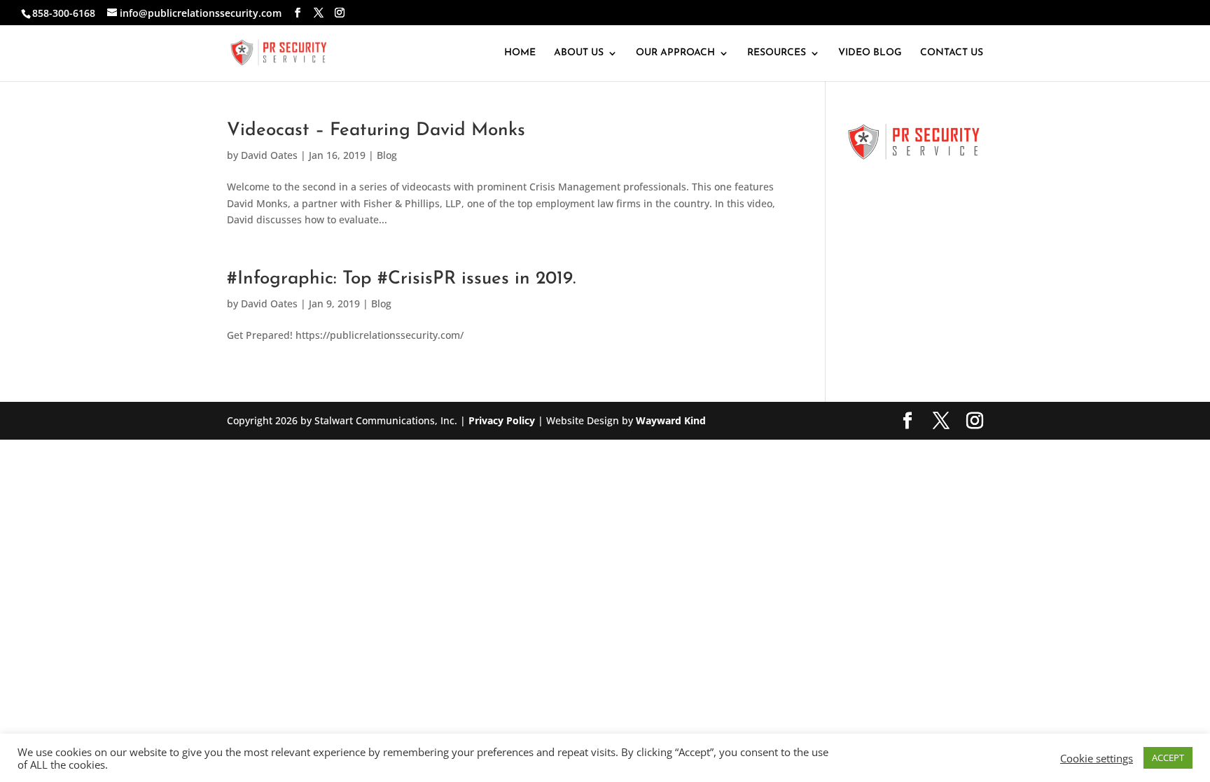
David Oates (269, 155)
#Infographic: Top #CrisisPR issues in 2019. (401, 279)
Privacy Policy (501, 420)
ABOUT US (579, 53)
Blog (387, 155)
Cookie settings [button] (1096, 758)
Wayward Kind (671, 420)
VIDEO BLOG (870, 53)
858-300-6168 (63, 13)
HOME (520, 53)
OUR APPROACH (675, 53)
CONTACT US (951, 53)
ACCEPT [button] (1168, 757)
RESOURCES (776, 53)
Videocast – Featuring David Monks (376, 130)
